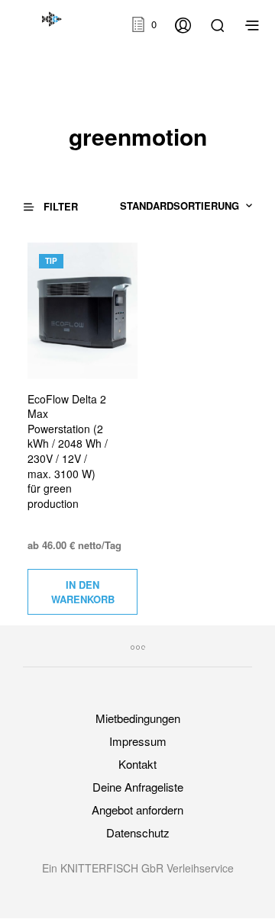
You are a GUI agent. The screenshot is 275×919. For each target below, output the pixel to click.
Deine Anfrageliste (137, 787)
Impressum (138, 741)
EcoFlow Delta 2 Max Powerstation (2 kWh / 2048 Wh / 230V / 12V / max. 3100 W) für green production (68, 451)
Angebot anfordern (137, 810)
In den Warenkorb (83, 591)
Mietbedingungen (137, 718)
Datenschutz (138, 832)
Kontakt (137, 764)
